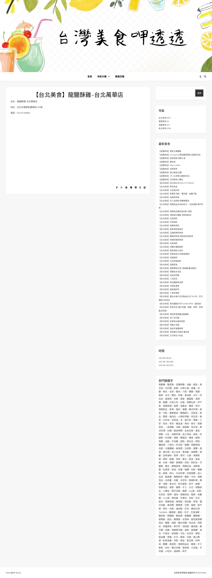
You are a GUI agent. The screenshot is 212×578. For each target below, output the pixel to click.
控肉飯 (188, 501)
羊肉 (193, 476)
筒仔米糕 (176, 490)
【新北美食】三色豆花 (168, 278)
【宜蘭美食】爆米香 (167, 161)
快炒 (167, 547)
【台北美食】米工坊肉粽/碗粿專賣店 (174, 200)
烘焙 (187, 462)
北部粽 (188, 448)
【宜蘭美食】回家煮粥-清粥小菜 (172, 158)
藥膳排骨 (178, 476)
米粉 (191, 497)
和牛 (191, 483)
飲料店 (194, 462)
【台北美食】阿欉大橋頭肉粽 (171, 246)
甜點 (182, 441)
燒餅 (174, 522)
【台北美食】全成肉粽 (168, 218)
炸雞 (180, 469)
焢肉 (165, 423)
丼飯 (171, 508)
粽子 (184, 551)
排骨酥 (175, 533)
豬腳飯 (190, 398)
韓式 (167, 466)
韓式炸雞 (176, 547)
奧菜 (165, 458)
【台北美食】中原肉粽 (168, 222)
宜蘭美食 (162, 125)
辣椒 (191, 437)
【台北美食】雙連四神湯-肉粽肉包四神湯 (176, 236)
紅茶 (187, 508)
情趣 (197, 391)
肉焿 (176, 398)
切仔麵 (168, 388)
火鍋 (189, 455)
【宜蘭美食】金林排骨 (168, 168)
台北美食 (162, 117)
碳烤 (169, 494)
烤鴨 (161, 434)
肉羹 (176, 480)
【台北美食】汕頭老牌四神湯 (171, 232)
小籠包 (166, 490)
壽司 (182, 455)
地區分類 (102, 76)
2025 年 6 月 (164, 358)
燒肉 (178, 409)
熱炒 (165, 508)
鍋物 (197, 437)
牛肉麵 (175, 441)
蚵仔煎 (177, 526)
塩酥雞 (162, 384)
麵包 (174, 395)
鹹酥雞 (196, 515)
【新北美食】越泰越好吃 (169, 289)
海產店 (183, 405)
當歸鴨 (194, 451)
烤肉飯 (175, 497)
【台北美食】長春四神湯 (169, 197)
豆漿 (187, 504)
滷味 (176, 494)
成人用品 (186, 434)
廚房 (176, 405)
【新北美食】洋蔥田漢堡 (169, 286)
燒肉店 (172, 416)
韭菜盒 (194, 412)
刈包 (182, 533)
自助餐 (185, 526)
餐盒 (182, 540)
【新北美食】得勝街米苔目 (170, 271)
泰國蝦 (194, 529)
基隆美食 (162, 121)
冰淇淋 (185, 519)
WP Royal (17, 572)
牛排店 (166, 533)
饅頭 (178, 487)
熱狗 (197, 441)
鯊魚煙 (179, 448)
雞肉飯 (194, 526)
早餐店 (183, 497)
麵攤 (165, 544)
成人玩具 (176, 451)
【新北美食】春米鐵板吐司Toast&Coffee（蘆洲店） (181, 303)
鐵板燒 (162, 444)
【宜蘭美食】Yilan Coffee (169, 165)
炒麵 (169, 430)
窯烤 (176, 455)
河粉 (165, 412)
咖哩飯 (162, 519)
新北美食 (162, 128)
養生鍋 (166, 451)
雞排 (191, 405)
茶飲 (176, 540)
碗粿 (187, 469)
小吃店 (168, 551)
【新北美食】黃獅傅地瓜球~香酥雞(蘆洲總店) (177, 268)
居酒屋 (170, 427)
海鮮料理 (176, 434)
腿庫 (184, 490)
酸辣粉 (172, 512)
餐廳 (184, 409)
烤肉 (187, 423)
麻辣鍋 (179, 462)
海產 (189, 384)
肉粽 (193, 469)
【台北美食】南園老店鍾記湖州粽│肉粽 (175, 211)
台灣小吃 (173, 402)
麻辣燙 (168, 398)
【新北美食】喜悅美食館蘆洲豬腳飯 (174, 314)
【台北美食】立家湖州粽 (169, 190)
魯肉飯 (185, 451)
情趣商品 (163, 409)
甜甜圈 (185, 427)
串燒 (195, 501)
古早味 (166, 419)
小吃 (167, 434)
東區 (197, 430)
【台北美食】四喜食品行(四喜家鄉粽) (174, 254)
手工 (184, 487)
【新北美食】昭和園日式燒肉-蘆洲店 (174, 332)
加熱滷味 (167, 455)
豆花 (197, 497)
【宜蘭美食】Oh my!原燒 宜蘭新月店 (174, 176)
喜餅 (187, 529)
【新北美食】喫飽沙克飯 (169, 324)
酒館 (176, 437)
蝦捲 (193, 544)
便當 (182, 398)
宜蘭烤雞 (180, 384)
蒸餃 (195, 434)
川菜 (184, 391)
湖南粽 (177, 551)
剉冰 (161, 501)
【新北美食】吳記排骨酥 (169, 275)
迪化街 (188, 419)
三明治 (170, 444)
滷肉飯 (179, 508)
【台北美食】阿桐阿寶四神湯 (171, 239)
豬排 (187, 476)
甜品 (169, 519)
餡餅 (161, 395)
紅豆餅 (179, 444)
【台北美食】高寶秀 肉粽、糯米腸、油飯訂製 (178, 193)
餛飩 (180, 512)
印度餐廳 (191, 473)
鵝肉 (178, 391)
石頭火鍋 (184, 388)
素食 (191, 458)
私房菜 (166, 469)
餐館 (182, 536)
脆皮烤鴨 (178, 430)
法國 (189, 536)
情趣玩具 (191, 402)
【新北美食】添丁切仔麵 (169, 317)
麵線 (167, 522)
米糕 (199, 490)
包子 (186, 512)
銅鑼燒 (170, 515)
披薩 (197, 483)
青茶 (171, 423)
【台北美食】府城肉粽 (168, 257)
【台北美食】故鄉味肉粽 (169, 225)
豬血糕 (179, 515)
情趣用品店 (183, 544)
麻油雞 (162, 536)
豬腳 (191, 391)
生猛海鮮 (195, 512)
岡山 (171, 473)
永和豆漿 (189, 430)
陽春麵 (188, 515)
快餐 (180, 395)
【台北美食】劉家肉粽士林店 (171, 250)
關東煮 (179, 504)
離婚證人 (184, 412)
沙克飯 (194, 547)
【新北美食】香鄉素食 (168, 264)
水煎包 (183, 480)
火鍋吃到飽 (183, 416)
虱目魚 (190, 540)
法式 (167, 395)
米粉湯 (175, 419)
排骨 (171, 409)
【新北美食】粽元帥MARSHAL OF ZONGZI (176, 183)
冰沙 (195, 395)
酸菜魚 (170, 384)
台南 (165, 462)
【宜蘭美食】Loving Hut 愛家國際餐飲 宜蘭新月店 (179, 154)
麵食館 (162, 515)
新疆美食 (167, 526)
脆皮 (195, 384)
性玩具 (194, 416)
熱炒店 (190, 441)
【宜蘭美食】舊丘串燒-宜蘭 (170, 172)
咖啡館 (179, 501)
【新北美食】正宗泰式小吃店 (171, 335)
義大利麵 (182, 522)
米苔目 (162, 494)
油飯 (167, 441)
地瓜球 (194, 427)
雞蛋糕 (177, 519)
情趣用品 (163, 487)
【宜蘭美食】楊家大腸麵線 (170, 151)
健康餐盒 (173, 412)
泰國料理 (193, 480)
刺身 (174, 469)
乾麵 (171, 458)
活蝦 (178, 427)
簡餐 (165, 416)
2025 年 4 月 (164, 365)
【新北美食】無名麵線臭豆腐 (171, 282)
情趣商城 (167, 405)
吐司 (176, 536)
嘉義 (193, 388)
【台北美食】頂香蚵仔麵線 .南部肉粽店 (175, 215)
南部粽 (172, 544)
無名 (165, 391)
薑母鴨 (170, 504)
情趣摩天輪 (177, 529)
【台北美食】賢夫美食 (168, 186)
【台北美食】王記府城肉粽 (170, 261)
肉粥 (161, 448)
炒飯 (182, 402)
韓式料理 (193, 409)
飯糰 (165, 402)
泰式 (193, 423)
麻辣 (165, 473)
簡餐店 (183, 437)
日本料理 (180, 473)
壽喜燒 (185, 547)
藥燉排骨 (176, 466)
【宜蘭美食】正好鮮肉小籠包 (171, 179)
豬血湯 (179, 423)
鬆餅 (193, 494)
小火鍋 (166, 497)
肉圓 (167, 529)
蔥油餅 (188, 395)
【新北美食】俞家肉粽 (168, 243)
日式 (191, 487)
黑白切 (172, 483)
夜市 (197, 405)
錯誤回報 (119, 76)
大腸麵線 (169, 448)
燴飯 (195, 419)
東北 (184, 458)
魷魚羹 (168, 476)
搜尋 (199, 93)
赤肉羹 (168, 480)
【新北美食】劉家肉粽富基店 (171, 229)
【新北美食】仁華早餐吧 (169, 293)
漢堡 (171, 487)
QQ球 (192, 490)
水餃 (171, 391)
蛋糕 (193, 504)
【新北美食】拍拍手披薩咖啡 (171, 328)
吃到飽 (168, 437)
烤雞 (169, 536)
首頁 (90, 76)
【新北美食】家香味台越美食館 (172, 321)
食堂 (178, 458)
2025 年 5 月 (164, 361)
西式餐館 (182, 483)
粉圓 (176, 388)
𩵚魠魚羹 (167, 540)
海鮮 (165, 483)
